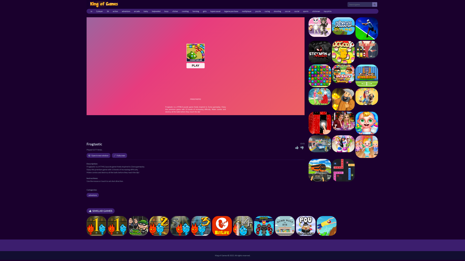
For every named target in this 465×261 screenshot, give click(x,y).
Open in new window (99, 155)
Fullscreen (121, 155)
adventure (93, 195)
